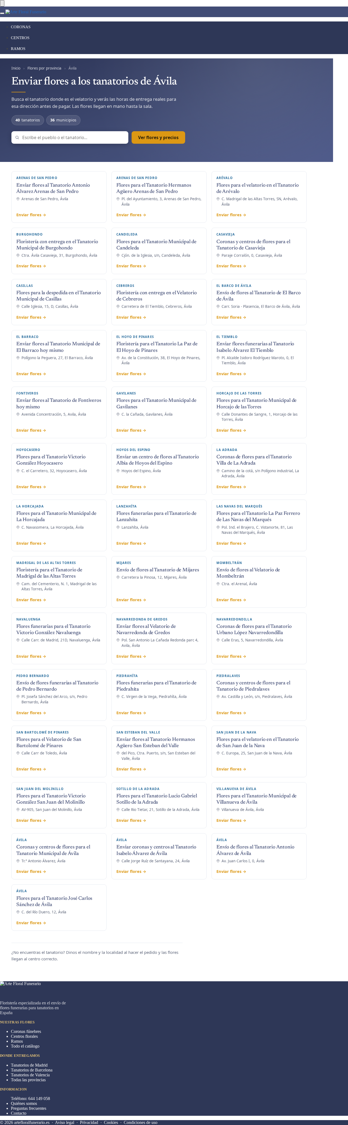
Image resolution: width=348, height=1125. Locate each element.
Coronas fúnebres (26, 1031)
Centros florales (24, 1036)
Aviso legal (64, 1122)
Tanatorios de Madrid (29, 1065)
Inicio (15, 68)
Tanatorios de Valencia (30, 1075)
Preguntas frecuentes (28, 1108)
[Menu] (2, 13)
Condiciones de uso (140, 1122)
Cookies (111, 1122)
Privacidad (89, 1122)
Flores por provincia (44, 68)
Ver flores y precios (158, 137)
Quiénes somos (24, 1103)
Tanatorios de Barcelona (31, 1070)
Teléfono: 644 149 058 (30, 1098)
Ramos (17, 1041)
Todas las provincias (28, 1079)
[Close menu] (2, 3)
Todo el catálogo (25, 1046)
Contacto (18, 1113)
